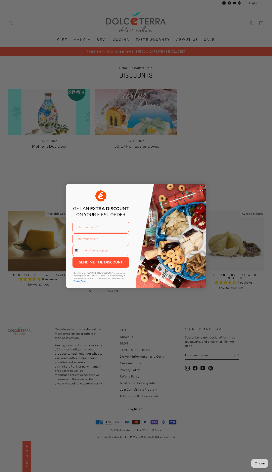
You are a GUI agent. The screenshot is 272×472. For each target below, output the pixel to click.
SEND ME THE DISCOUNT (101, 262)
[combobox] (80, 250)
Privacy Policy (79, 281)
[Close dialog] (201, 187)
